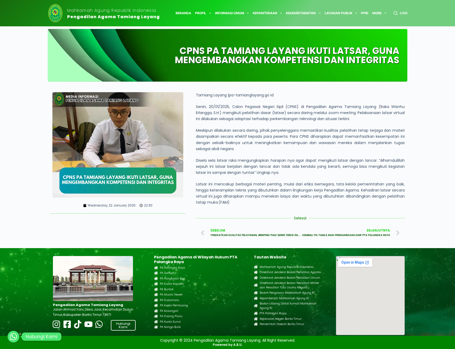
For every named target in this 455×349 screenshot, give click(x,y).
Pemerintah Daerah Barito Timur (282, 324)
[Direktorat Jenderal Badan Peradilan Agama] (256, 272)
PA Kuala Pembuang (174, 305)
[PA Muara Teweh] (156, 295)
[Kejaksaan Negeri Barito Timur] (256, 319)
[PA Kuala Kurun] (156, 322)
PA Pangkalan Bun (172, 278)
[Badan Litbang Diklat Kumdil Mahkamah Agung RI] (256, 306)
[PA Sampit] (156, 273)
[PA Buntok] (156, 289)
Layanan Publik (338, 13)
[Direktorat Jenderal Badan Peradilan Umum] (256, 278)
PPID (364, 13)
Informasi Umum (229, 13)
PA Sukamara (169, 300)
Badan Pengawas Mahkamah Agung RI (287, 293)
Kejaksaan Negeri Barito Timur (280, 319)
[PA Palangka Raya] (156, 268)
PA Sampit (167, 273)
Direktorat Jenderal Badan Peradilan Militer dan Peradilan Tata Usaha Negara (289, 285)
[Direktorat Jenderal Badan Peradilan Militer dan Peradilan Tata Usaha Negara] (256, 285)
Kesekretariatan (301, 13)
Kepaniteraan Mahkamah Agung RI (284, 298)
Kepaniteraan (265, 13)
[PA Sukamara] (156, 300)
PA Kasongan (169, 311)
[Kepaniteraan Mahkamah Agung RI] (256, 298)
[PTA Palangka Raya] (256, 313)
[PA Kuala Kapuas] (156, 284)
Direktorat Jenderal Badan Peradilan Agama (290, 272)
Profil (200, 13)
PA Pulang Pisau (171, 316)
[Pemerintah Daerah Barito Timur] (256, 324)
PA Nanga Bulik (170, 327)
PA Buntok (167, 289)
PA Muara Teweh (171, 294)
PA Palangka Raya (172, 268)
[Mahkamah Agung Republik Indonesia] (256, 267)
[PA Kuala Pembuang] (156, 305)
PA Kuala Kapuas (172, 284)
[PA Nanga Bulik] (156, 327)
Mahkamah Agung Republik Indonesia (111, 10)
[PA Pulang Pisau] (156, 316)
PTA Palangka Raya (273, 313)
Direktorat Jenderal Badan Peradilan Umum (290, 278)
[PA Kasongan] (156, 311)
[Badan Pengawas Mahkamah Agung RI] (256, 293)
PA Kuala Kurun (170, 321)
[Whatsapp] (13, 336)
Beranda (183, 13)
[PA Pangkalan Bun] (156, 279)
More (377, 13)
